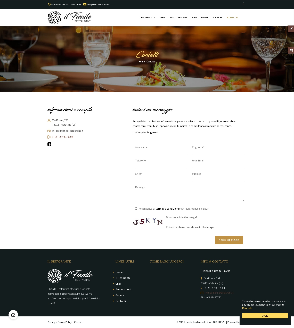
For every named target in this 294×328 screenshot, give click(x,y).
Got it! (265, 315)
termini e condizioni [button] (167, 208)
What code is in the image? (181, 217)
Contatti (232, 17)
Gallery (217, 17)
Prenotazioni (200, 17)
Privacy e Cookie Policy (59, 322)
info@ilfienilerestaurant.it (98, 4)
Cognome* (198, 147)
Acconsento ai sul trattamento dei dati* (174, 208)
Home (141, 61)
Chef (162, 17)
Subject (196, 173)
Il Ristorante (147, 17)
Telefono (140, 160)
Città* (138, 173)
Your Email (198, 160)
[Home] (69, 18)
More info (247, 308)
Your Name (141, 147)
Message (140, 187)
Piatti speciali (178, 17)
